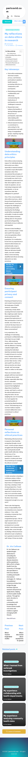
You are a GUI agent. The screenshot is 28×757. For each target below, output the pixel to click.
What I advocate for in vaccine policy (17, 21)
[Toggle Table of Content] (20, 51)
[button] (11, 618)
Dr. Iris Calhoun (14, 546)
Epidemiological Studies (12, 29)
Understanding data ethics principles (13, 56)
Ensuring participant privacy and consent (11, 60)
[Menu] (8, 17)
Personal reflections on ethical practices (12, 63)
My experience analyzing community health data (13, 718)
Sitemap (17, 16)
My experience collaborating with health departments (13, 693)
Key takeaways (11, 53)
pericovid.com (14, 10)
